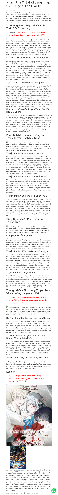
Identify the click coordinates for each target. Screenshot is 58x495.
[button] (53, 490)
